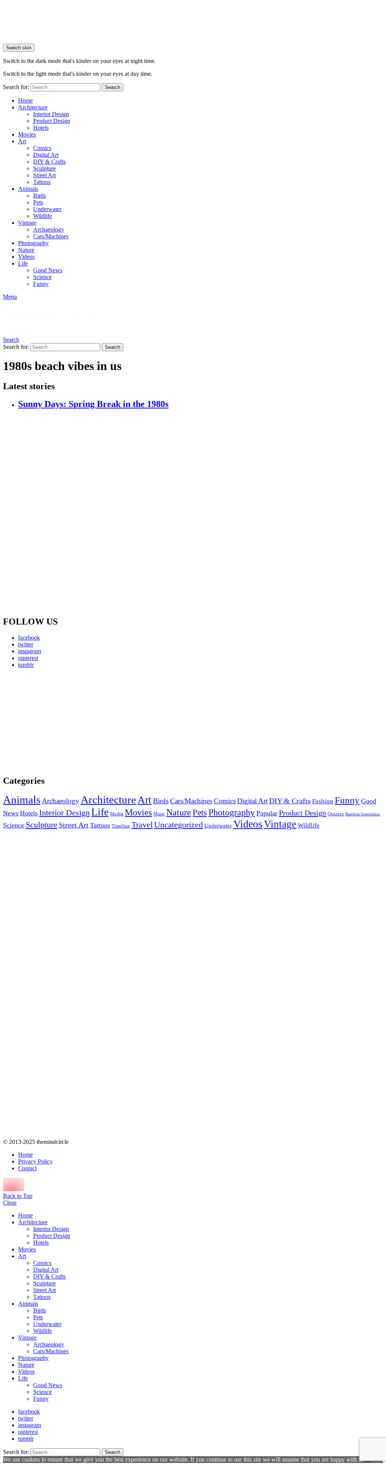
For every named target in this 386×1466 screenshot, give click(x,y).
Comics (42, 148)
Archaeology (48, 229)
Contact (27, 1168)
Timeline (121, 826)
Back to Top (17, 1196)
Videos (26, 256)
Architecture (32, 107)
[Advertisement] (63, 721)
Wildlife (42, 216)
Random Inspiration (362, 814)
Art (22, 141)
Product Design (51, 121)
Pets (38, 202)
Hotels (41, 127)
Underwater (47, 209)
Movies (27, 134)
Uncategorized (178, 824)
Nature (26, 250)
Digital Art (45, 155)
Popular (266, 813)
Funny (41, 284)
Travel (142, 824)
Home (25, 100)
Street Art (44, 175)
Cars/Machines (51, 236)
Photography (33, 243)
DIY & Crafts (49, 161)
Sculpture (44, 168)
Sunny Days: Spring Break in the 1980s (93, 404)
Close (10, 1202)
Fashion (322, 801)
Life (23, 263)
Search (112, 87)
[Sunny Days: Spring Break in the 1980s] (200, 513)
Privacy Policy (35, 1161)
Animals (28, 189)
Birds (39, 195)
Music (159, 814)
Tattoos (42, 182)
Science (42, 277)
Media (116, 814)
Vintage (27, 223)
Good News (47, 270)
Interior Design (51, 114)
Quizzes (336, 814)
